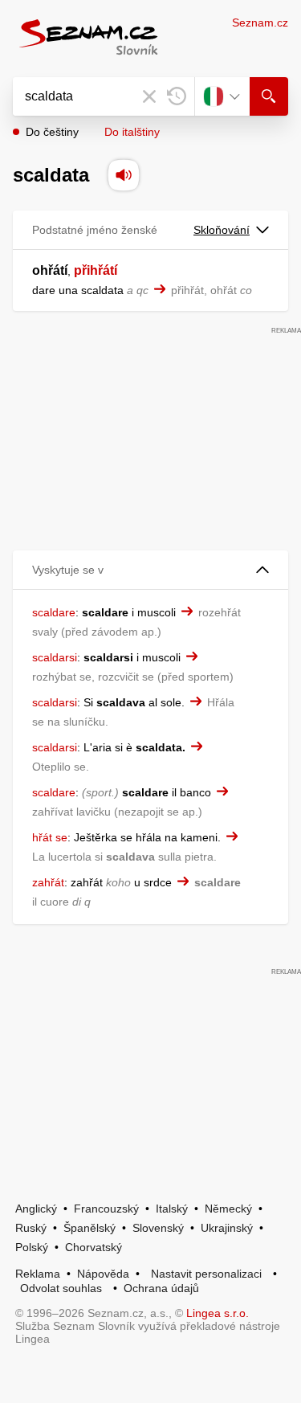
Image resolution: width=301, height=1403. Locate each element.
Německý (228, 1208)
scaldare (53, 612)
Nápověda (103, 1273)
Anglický (36, 1208)
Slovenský (158, 1227)
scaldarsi (54, 657)
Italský (172, 1208)
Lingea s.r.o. (217, 1313)
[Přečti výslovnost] (124, 175)
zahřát (48, 882)
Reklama (37, 1273)
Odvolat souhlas (61, 1288)
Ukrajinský (227, 1227)
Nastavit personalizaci (206, 1273)
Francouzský (106, 1208)
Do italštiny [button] (132, 131)
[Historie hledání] (176, 96)
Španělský (89, 1227)
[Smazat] (149, 96)
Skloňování (221, 229)
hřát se (49, 837)
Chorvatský (93, 1247)
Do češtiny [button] (52, 131)
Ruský (31, 1227)
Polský (31, 1247)
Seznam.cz (260, 22)
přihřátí (95, 270)
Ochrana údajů (161, 1288)
